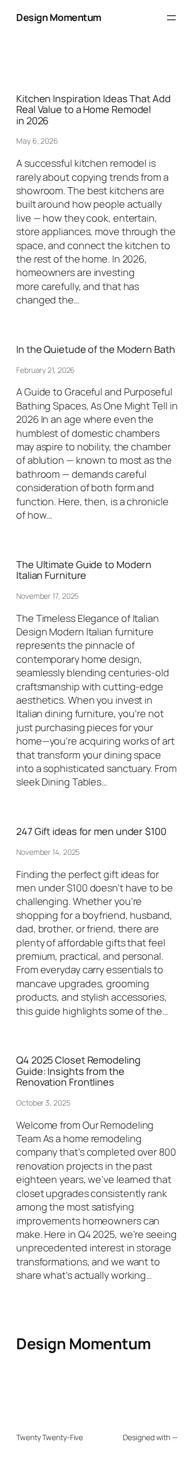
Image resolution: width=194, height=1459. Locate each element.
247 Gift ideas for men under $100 (91, 831)
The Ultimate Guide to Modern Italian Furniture (83, 570)
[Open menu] (171, 17)
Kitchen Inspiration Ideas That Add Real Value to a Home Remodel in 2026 (93, 109)
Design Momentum (58, 17)
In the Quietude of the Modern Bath (95, 349)
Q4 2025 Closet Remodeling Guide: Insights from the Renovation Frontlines (78, 1070)
